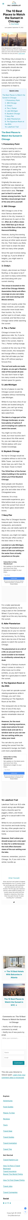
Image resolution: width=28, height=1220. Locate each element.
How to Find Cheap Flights (14, 1180)
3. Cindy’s (8, 106)
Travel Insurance (9, 1171)
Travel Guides (8, 1137)
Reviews (6, 1119)
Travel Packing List (10, 1160)
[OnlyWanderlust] (14, 4)
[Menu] (3, 4)
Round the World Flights (13, 1174)
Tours (5, 1125)
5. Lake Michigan (11, 111)
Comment (18, 1063)
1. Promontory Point (12, 100)
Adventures (8, 1101)
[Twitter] (14, 902)
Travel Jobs (7, 1186)
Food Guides (8, 1107)
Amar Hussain (15, 24)
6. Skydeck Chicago (12, 114)
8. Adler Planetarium (12, 119)
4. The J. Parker (11, 108)
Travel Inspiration (10, 1143)
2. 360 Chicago (11, 103)
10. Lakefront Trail (12, 127)
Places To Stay (9, 1113)
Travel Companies (10, 1192)
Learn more (21, 53)
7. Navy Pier (9, 116)
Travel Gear (7, 1131)
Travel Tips (7, 1149)
